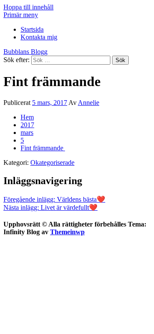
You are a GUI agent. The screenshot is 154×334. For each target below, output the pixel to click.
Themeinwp (67, 232)
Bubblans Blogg (25, 51)
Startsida (32, 29)
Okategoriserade (52, 162)
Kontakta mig (39, 37)
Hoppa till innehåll (28, 7)
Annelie (88, 102)
